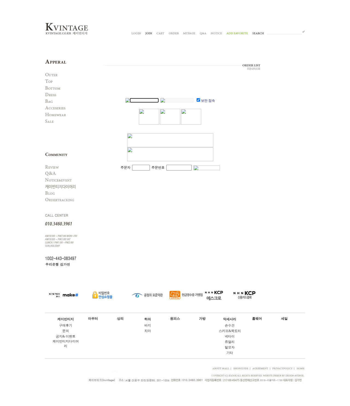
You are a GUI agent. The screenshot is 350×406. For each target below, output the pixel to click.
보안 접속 (208, 101)
